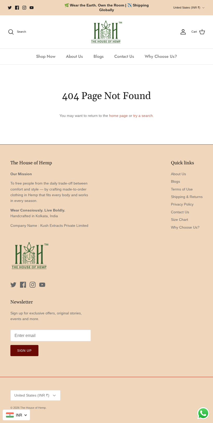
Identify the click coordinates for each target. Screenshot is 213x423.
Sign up (24, 351)
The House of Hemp (33, 407)
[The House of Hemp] (106, 32)
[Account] (183, 32)
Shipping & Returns (187, 197)
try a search (143, 116)
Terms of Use (182, 189)
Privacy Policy (182, 204)
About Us (74, 56)
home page (118, 116)
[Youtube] (32, 8)
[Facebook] (17, 8)
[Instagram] (24, 8)
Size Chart (179, 219)
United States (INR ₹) (186, 7)
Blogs (99, 56)
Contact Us (124, 56)
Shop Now (45, 56)
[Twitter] (10, 8)
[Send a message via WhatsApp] (203, 413)
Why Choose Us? (161, 56)
